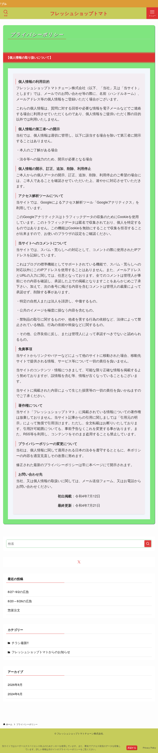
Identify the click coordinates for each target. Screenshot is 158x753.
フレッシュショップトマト (79, 13)
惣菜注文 (14, 610)
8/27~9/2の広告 (18, 592)
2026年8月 (15, 684)
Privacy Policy (149, 747)
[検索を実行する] (147, 543)
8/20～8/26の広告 (20, 601)
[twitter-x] (79, 562)
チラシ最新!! (20, 643)
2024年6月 (15, 694)
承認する (132, 747)
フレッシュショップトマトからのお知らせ (41, 652)
